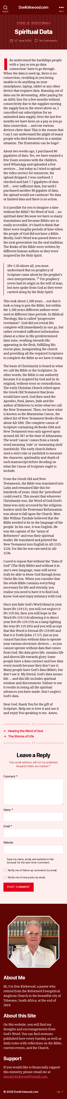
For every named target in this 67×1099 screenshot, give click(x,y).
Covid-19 (23, 22)
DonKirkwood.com (33, 7)
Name (8, 809)
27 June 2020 (23, 40)
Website (8, 842)
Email (7, 826)
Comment (10, 776)
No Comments (48, 40)
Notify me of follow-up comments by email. (32, 870)
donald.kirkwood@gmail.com (25, 1077)
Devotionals (40, 22)
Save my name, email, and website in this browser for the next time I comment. (30, 861)
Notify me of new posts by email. (27, 877)
